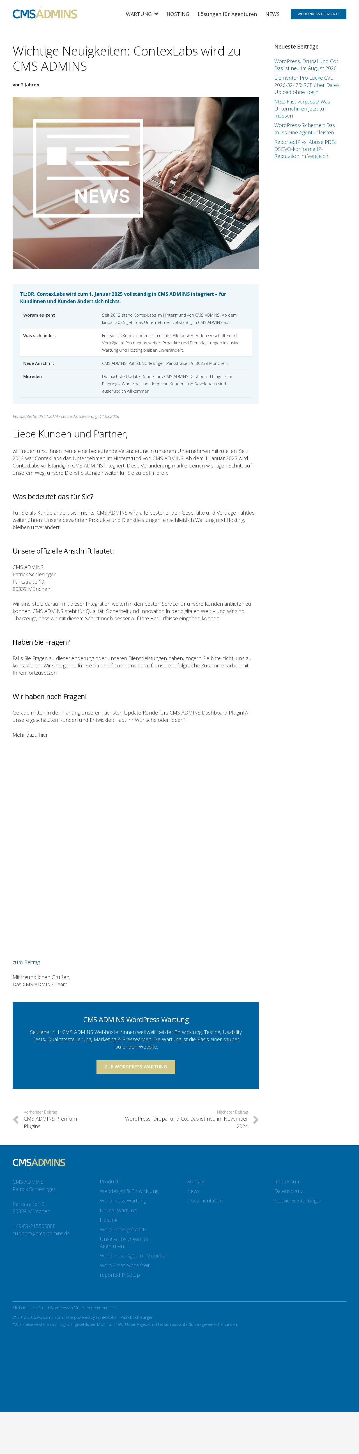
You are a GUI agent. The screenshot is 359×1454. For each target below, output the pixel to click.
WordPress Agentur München (134, 1255)
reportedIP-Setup (120, 1274)
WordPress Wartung (123, 1200)
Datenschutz (288, 1191)
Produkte (110, 1181)
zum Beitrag (26, 962)
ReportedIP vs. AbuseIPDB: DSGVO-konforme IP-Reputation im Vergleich (305, 149)
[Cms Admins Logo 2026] (45, 14)
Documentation (205, 1200)
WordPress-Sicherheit (124, 1265)
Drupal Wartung (118, 1210)
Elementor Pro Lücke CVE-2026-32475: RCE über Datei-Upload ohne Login (306, 84)
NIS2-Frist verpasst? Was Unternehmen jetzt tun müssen (302, 108)
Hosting (108, 1219)
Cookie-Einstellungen (298, 1200)
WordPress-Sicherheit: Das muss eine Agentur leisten (304, 128)
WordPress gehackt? (123, 1229)
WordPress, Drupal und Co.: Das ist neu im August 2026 (306, 65)
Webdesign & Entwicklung (129, 1191)
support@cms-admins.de (41, 1233)
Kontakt (196, 1181)
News (193, 1191)
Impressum (287, 1181)
